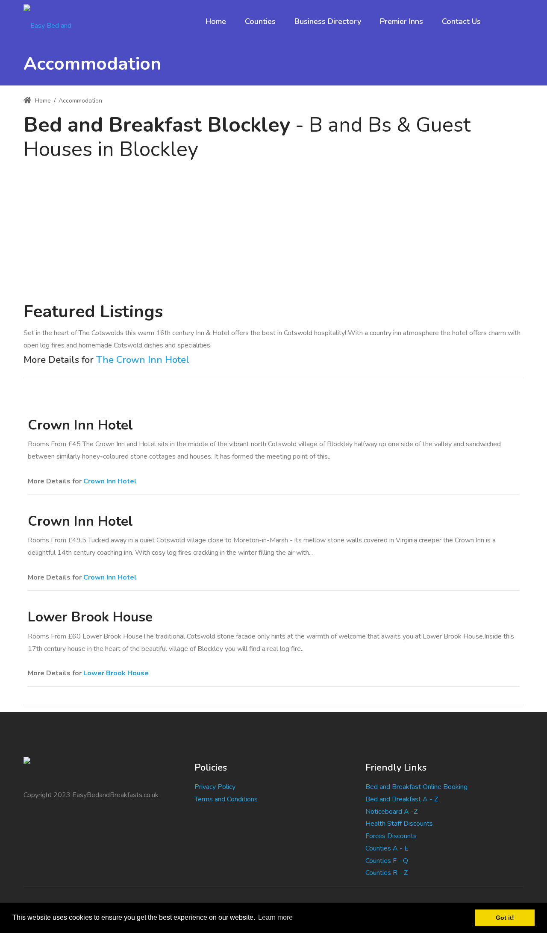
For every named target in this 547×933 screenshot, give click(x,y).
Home (42, 101)
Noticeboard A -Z (391, 811)
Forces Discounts (391, 836)
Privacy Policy (214, 787)
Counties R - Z (386, 872)
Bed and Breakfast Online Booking (416, 787)
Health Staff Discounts (399, 823)
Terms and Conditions (226, 799)
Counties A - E (387, 848)
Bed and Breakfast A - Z (401, 799)
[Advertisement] (273, 226)
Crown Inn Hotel (110, 481)
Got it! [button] (505, 917)
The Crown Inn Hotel (142, 359)
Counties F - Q (386, 860)
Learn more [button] (275, 917)
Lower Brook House (116, 673)
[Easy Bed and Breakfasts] (55, 21)
